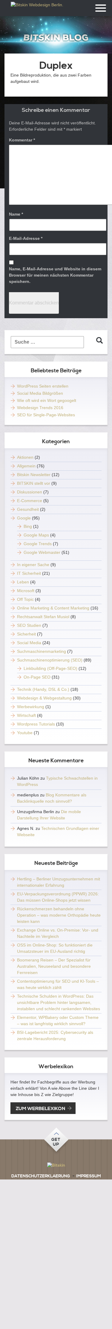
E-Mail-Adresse (25, 238)
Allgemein (26, 466)
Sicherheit (26, 634)
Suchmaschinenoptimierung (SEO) (49, 660)
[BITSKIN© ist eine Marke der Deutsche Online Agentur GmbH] (37, 7)
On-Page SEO (37, 677)
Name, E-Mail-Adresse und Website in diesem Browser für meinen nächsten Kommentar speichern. (55, 275)
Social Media (29, 642)
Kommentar (22, 140)
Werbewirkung (30, 706)
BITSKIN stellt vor (33, 483)
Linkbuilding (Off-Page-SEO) (50, 668)
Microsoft (25, 590)
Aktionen (25, 457)
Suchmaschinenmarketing (41, 651)
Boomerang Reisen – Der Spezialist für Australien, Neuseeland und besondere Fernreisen (54, 966)
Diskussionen (29, 492)
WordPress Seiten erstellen (42, 386)
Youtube (25, 732)
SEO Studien (29, 625)
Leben (23, 582)
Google (24, 518)
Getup (55, 1142)
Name (16, 214)
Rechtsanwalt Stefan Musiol (43, 616)
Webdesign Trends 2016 (40, 407)
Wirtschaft (26, 715)
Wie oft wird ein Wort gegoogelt (46, 400)
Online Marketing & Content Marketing (53, 608)
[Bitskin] (56, 1165)
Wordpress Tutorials (36, 724)
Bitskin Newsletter (33, 474)
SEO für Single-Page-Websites (46, 414)
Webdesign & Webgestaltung (44, 698)
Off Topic (25, 599)
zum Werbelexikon (40, 1109)
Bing (28, 526)
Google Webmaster (42, 552)
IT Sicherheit (29, 573)
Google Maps (36, 535)
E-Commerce (29, 500)
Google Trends (38, 543)
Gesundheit (28, 509)
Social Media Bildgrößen (40, 393)
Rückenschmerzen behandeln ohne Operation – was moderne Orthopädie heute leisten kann (59, 915)
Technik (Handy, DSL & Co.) (43, 689)
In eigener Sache (33, 564)
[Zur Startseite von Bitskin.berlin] (56, 37)
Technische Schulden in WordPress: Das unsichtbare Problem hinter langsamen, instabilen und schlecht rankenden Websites (58, 1002)
